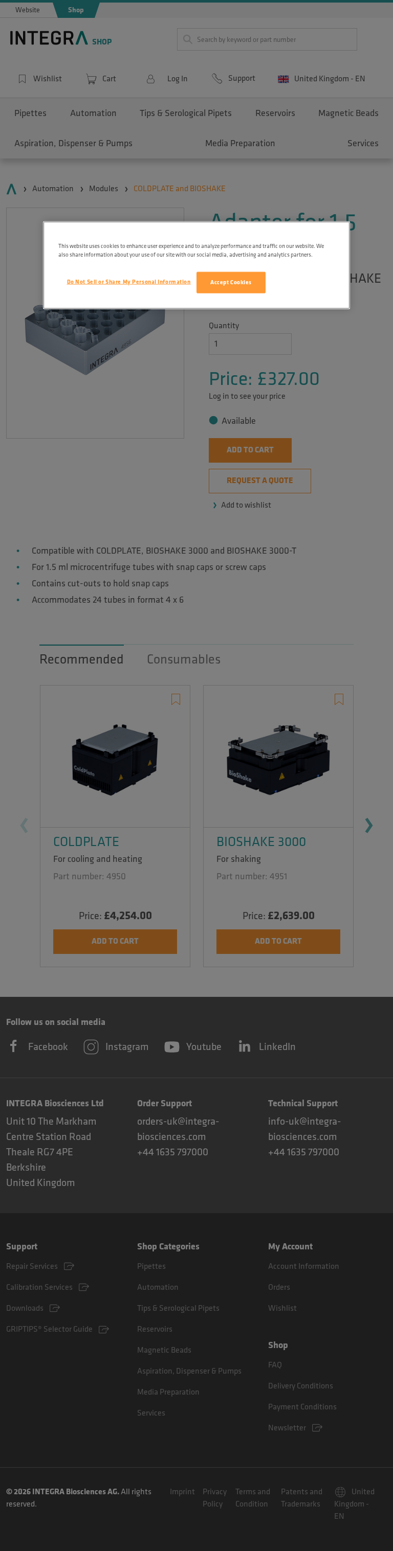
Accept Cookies (231, 282)
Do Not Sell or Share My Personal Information (129, 282)
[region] (196, 265)
